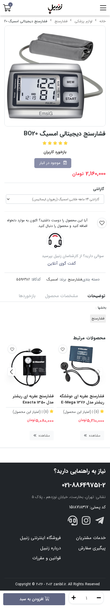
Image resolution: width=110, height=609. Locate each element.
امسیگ (52, 279)
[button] (99, 371)
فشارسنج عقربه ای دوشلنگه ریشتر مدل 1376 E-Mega (82, 400)
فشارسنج (61, 21)
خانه (102, 21)
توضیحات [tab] (96, 296)
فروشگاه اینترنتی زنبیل (40, 537)
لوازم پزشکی (83, 21)
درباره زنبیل (50, 548)
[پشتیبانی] (73, 521)
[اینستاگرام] (86, 521)
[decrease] (99, 598)
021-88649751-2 (84, 485)
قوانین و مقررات (46, 558)
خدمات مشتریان (91, 537)
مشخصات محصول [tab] (61, 296)
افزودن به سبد (32, 599)
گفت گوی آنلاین (62, 263)
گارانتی (98, 189)
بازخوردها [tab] (27, 296)
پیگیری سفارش (92, 548)
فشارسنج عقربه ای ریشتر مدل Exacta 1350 (33, 400)
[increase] (73, 598)
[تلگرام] (99, 521)
